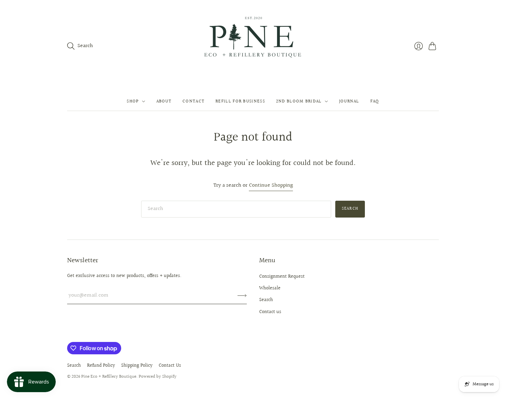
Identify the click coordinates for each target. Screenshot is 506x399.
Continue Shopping (271, 186)
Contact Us (170, 365)
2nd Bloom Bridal (299, 101)
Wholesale (270, 288)
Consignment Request (282, 276)
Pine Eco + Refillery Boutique (108, 376)
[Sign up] (242, 295)
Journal (349, 101)
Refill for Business (240, 101)
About (164, 101)
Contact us (270, 312)
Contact (193, 101)
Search (350, 209)
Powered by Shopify (158, 376)
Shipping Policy (136, 365)
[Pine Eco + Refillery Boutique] (253, 46)
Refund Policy (101, 365)
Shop (133, 101)
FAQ (374, 101)
